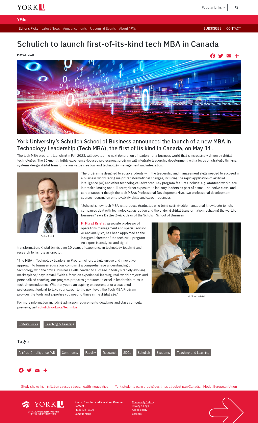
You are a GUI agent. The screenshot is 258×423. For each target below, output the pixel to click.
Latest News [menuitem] (51, 28)
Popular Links (212, 7)
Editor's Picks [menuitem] (28, 28)
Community (70, 353)
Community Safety (143, 402)
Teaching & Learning (59, 324)
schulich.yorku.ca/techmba (57, 307)
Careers (137, 414)
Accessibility (139, 410)
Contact (233, 28)
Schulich (144, 353)
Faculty (90, 353)
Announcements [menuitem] (75, 28)
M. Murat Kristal (93, 223)
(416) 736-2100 (84, 410)
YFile (21, 19)
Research (110, 353)
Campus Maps (83, 414)
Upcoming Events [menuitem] (103, 28)
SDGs (127, 353)
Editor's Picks (28, 324)
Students (163, 353)
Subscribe (213, 28)
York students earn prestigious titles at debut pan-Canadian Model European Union (178, 386)
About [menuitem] (127, 28)
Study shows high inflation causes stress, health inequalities (62, 386)
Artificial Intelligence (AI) (37, 353)
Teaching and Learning (193, 353)
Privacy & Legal (141, 406)
